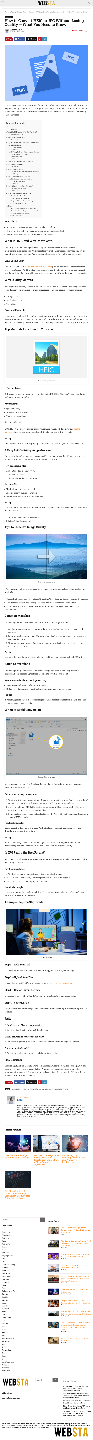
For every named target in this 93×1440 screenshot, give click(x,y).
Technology (16, 12)
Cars (4, 1261)
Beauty (5, 1247)
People (4, 1332)
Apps (4, 1241)
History (5, 1300)
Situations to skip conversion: (21, 179)
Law (3, 1314)
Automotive (7, 1244)
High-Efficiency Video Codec (39, 266)
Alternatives (7, 1235)
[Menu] (2, 3)
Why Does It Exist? (17, 135)
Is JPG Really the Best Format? (20, 186)
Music (4, 1326)
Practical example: (19, 181)
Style (4, 1347)
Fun (3, 1288)
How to (5, 1306)
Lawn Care (6, 1317)
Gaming (5, 1294)
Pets (3, 1335)
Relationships (8, 1338)
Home (7, 12)
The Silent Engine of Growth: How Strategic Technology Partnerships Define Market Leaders (17, 1194)
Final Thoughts (16, 215)
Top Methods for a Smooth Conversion (23, 142)
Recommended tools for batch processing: (26, 171)
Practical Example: (17, 140)
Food (4, 1285)
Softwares (6, 1341)
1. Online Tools (16, 145)
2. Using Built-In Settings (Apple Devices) (25, 152)
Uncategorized (8, 1362)
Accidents (6, 1232)
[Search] (89, 3)
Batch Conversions (15, 169)
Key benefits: (18, 147)
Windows (6, 1371)
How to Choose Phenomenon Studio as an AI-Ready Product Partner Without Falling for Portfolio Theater (75, 1326)
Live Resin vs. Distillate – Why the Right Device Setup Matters (75, 1255)
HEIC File (26, 1089)
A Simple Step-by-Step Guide (19, 193)
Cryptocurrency (8, 1264)
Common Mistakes (15, 164)
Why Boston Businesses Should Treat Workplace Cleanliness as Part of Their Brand (76, 1243)
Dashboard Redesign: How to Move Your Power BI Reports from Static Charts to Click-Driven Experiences (46, 1160)
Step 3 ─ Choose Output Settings (22, 201)
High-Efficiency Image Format (41, 1089)
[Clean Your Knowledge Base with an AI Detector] (18, 1136)
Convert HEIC (16, 1089)
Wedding (5, 1368)
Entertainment (8, 1276)
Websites (5, 1365)
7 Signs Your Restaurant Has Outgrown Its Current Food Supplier (75, 1302)
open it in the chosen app (60, 983)
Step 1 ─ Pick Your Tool (19, 196)
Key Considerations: (20, 188)
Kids (4, 1312)
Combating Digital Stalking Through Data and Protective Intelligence (73, 1159)
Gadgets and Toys (9, 1291)
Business (6, 1253)
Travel (4, 1359)
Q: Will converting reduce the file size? (26, 211)
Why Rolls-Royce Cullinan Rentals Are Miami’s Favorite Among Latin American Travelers (75, 1278)
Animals (5, 1238)
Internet (5, 1309)
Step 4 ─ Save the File (19, 203)
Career (4, 1258)
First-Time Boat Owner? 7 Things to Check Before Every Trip (76, 1266)
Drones (5, 1267)
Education (6, 1273)
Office (4, 1329)
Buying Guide (7, 1255)
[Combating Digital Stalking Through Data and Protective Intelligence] (75, 1136)
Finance (5, 1282)
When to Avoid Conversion (19, 176)
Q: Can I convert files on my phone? (25, 208)
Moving (5, 1323)
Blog (4, 1250)
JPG (66, 1089)
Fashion (5, 1279)
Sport (4, 1344)
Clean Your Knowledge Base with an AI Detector (17, 1156)
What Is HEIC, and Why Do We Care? (22, 132)
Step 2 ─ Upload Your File (20, 198)
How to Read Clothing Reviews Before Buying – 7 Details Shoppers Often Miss (75, 1230)
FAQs (10, 206)
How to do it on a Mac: (21, 154)
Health (5, 1297)
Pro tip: (16, 150)
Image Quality (58, 1089)
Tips (3, 1353)
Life (3, 1320)
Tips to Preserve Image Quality (20, 161)
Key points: (15, 129)
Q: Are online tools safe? (22, 213)
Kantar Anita (16, 29)
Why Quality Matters (16, 137)
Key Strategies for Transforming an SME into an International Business (76, 1313)
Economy (5, 1270)
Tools (4, 1356)
